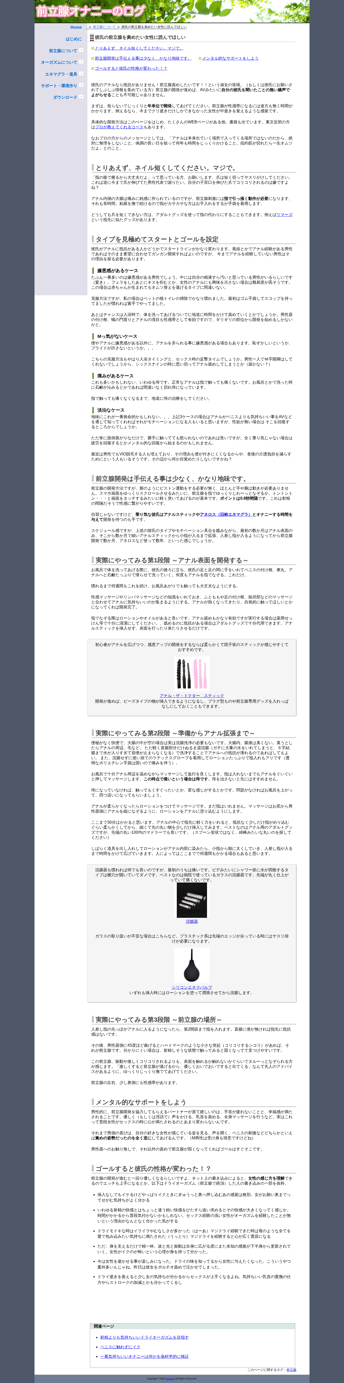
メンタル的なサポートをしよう (230, 58)
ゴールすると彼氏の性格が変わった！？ (131, 68)
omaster (170, 1378)
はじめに (74, 39)
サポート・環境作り (59, 86)
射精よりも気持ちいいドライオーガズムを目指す (144, 1337)
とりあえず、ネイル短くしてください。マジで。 (139, 48)
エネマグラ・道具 (61, 74)
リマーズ (285, 214)
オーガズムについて (59, 62)
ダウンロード (65, 97)
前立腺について (63, 51)
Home (76, 27)
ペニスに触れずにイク (120, 1347)
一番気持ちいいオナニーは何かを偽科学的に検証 (144, 1356)
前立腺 (291, 1370)
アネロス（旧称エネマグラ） (226, 514)
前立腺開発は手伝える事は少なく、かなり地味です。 (143, 58)
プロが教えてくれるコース (119, 127)
